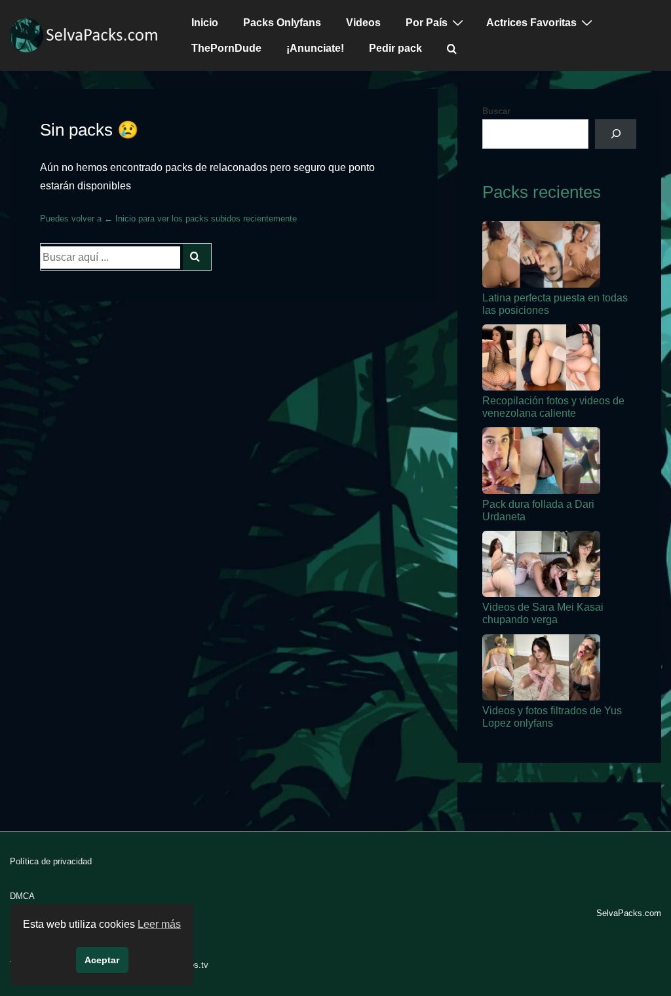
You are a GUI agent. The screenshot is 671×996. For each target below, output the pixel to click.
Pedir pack (395, 48)
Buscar (496, 111)
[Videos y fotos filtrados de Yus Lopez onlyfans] (541, 667)
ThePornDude (226, 48)
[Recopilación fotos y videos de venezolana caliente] (541, 357)
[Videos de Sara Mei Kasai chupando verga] (541, 564)
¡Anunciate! (315, 48)
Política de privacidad (51, 861)
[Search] (197, 257)
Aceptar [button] (102, 960)
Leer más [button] (159, 924)
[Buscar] (615, 134)
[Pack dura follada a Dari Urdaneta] (541, 460)
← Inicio (120, 218)
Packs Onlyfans (282, 22)
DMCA (22, 896)
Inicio (204, 22)
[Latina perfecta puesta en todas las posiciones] (541, 254)
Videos (363, 22)
